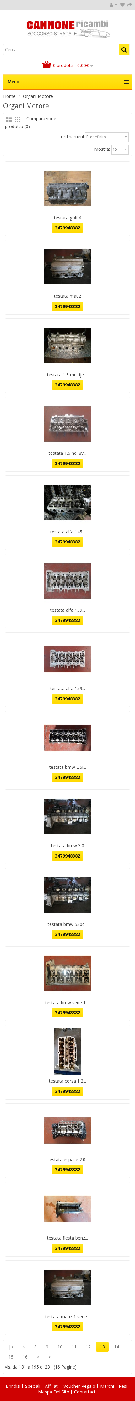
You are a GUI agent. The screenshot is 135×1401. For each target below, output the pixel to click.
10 (59, 1347)
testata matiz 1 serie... (67, 1316)
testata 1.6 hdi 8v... (67, 453)
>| (50, 1357)
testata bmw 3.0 (67, 845)
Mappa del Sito (53, 1392)
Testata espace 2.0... (67, 1159)
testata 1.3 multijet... (67, 375)
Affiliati (52, 1386)
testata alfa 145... (67, 532)
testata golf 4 (67, 218)
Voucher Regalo (79, 1386)
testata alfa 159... (67, 610)
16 (25, 1357)
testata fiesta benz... (67, 1238)
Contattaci (84, 1392)
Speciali (32, 1386)
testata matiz (67, 296)
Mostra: (102, 149)
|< (11, 1347)
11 (74, 1347)
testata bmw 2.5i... (67, 767)
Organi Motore (38, 96)
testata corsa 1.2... (67, 1081)
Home (9, 96)
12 (88, 1347)
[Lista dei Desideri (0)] (122, 5)
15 (11, 1357)
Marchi (107, 1386)
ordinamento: (74, 136)
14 (116, 1347)
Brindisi (13, 1386)
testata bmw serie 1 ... (67, 1002)
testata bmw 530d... (68, 924)
